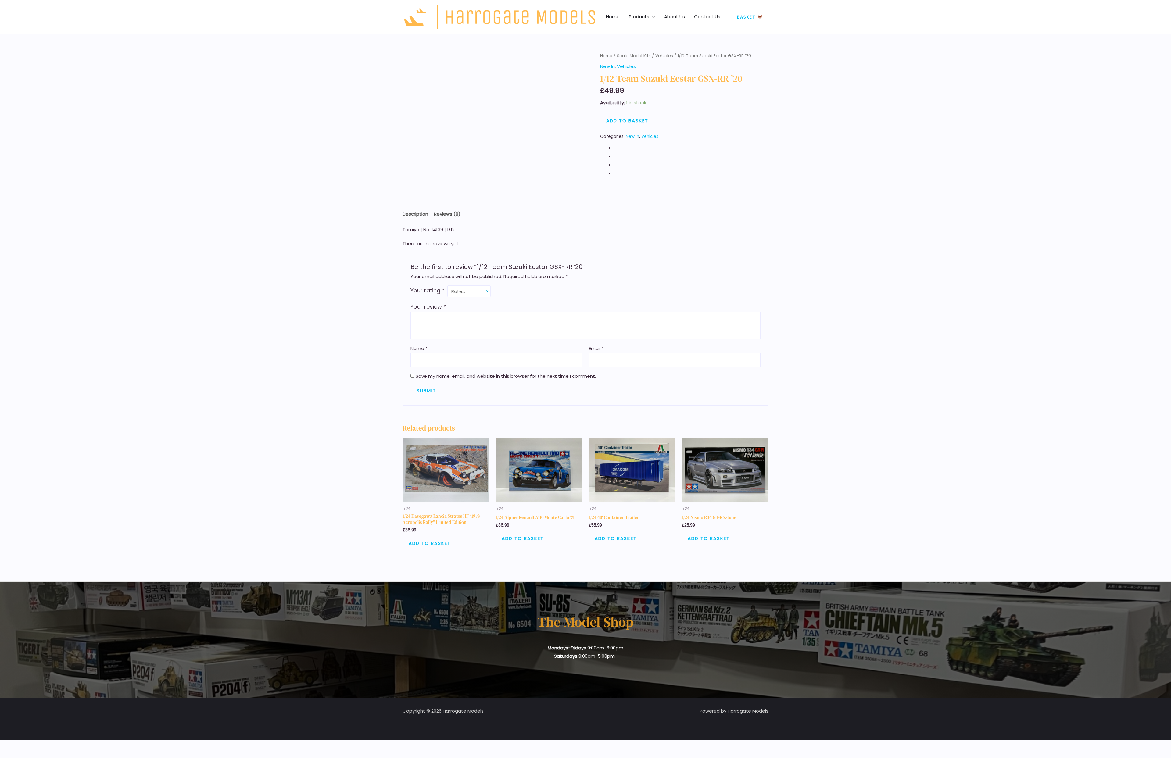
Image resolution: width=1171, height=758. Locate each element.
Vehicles (664, 56)
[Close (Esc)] (46, 746)
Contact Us (707, 16)
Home (613, 16)
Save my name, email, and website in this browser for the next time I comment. (506, 376)
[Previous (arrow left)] (6, 755)
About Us (674, 16)
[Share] (33, 746)
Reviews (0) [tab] (447, 214)
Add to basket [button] (430, 543)
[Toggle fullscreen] (19, 746)
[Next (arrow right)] (19, 755)
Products (639, 16)
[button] (749, 17)
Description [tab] (415, 214)
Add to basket (627, 120)
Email (596, 348)
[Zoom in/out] (6, 746)
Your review (428, 306)
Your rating (427, 290)
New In (607, 66)
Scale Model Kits (634, 56)
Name (419, 348)
